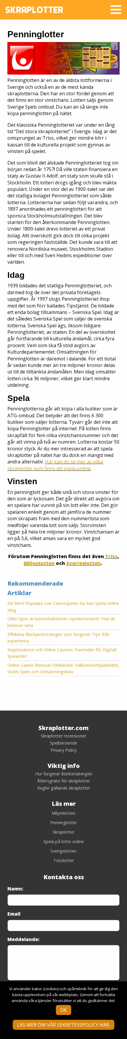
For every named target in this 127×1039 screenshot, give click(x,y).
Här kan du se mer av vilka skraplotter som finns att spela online (55, 464)
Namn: (17, 889)
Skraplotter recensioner (63, 736)
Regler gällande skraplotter (63, 788)
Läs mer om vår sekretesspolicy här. (63, 1025)
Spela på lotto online (63, 841)
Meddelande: (23, 939)
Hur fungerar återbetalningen (63, 774)
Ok (63, 1010)
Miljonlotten (39, 563)
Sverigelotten (83, 563)
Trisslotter (63, 860)
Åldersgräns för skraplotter (63, 781)
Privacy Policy (63, 750)
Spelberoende (63, 743)
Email (13, 914)
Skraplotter (63, 832)
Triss (111, 556)
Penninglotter (63, 822)
